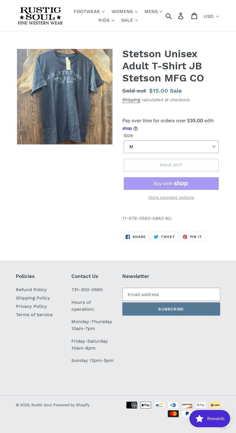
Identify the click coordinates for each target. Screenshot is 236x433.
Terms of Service (34, 314)
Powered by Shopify (71, 405)
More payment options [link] (171, 197)
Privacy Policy (31, 306)
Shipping (131, 99)
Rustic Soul (41, 405)
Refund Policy (31, 289)
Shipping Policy (33, 298)
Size (128, 135)
